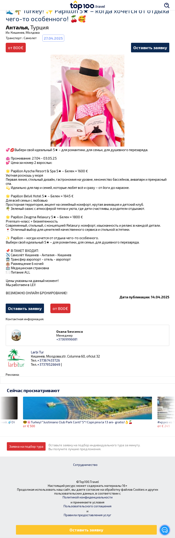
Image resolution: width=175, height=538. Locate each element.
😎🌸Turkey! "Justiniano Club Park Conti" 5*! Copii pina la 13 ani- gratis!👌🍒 (77, 422)
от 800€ (60, 308)
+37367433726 (48, 360)
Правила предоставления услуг (87, 515)
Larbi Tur (37, 352)
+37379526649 (48, 364)
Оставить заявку (150, 47)
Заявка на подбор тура (26, 446)
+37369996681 (66, 339)
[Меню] (8, 5)
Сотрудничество (85, 465)
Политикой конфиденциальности (88, 497)
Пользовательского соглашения (87, 506)
